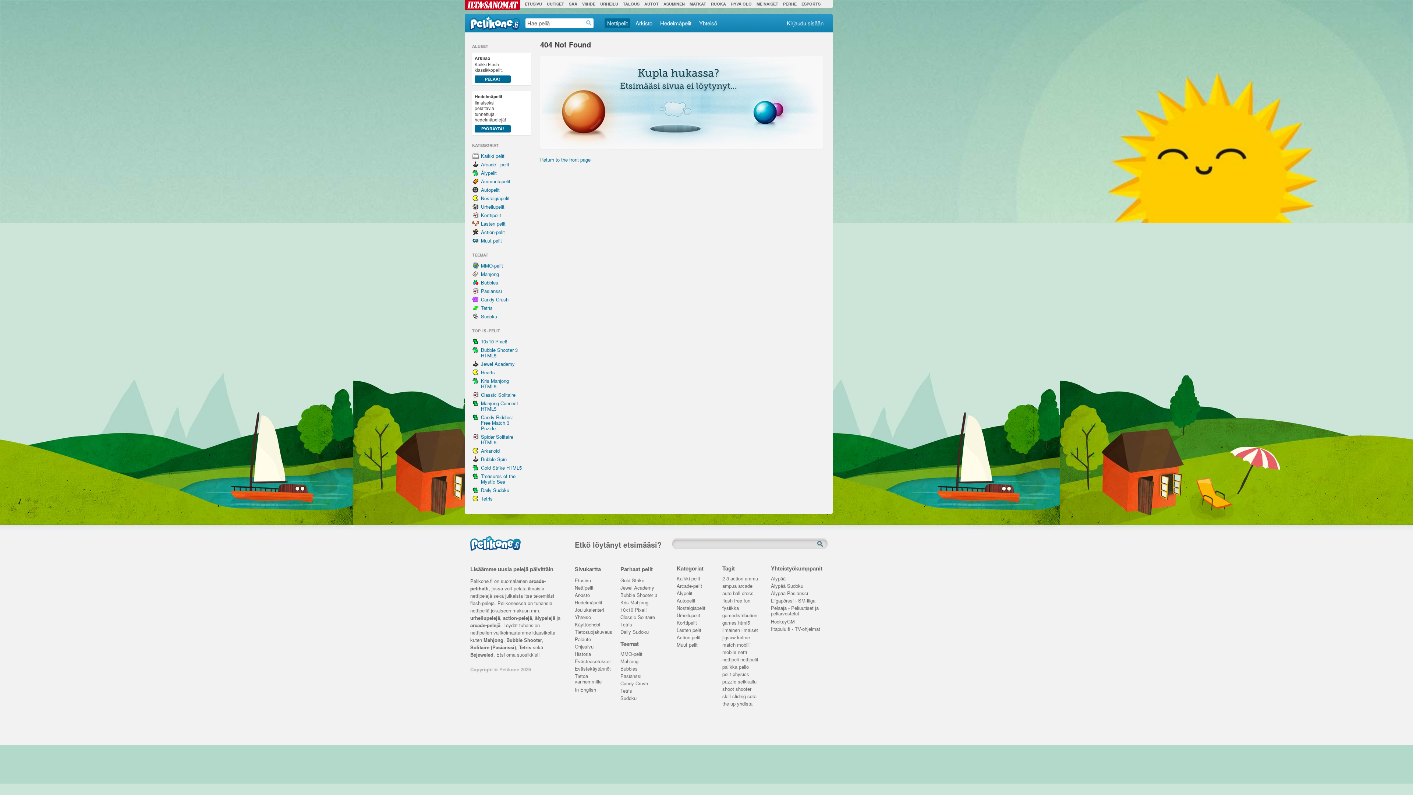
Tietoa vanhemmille (588, 677)
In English (585, 690)
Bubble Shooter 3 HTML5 (499, 352)
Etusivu (533, 4)
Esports (811, 4)
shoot (728, 689)
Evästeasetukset (592, 661)
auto (727, 593)
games (729, 623)
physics (741, 674)
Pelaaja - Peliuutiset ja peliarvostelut (795, 608)
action (736, 579)
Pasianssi (491, 290)
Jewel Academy (498, 363)
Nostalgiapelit (495, 198)
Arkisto (643, 23)
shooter (743, 689)
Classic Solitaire (498, 394)
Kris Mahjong (634, 603)
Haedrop (589, 23)
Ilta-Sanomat (492, 5)
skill (726, 696)
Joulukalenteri (589, 610)
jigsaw (729, 638)
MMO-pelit (492, 265)
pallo (744, 667)
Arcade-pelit (689, 586)
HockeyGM (783, 622)
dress (748, 593)
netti (742, 652)
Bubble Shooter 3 (638, 595)
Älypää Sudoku (787, 586)
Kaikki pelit (492, 155)
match (729, 645)
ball (736, 593)
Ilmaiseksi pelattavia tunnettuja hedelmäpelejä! (490, 112)
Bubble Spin (494, 459)
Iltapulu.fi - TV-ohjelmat (795, 629)
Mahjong (490, 274)
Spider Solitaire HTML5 (497, 439)
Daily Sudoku (495, 490)
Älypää (778, 579)
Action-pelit (493, 232)
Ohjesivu (584, 647)
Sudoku (489, 316)
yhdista (744, 704)
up (733, 704)
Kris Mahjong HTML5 (495, 383)
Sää (573, 4)
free (738, 601)
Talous (631, 4)
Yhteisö (708, 23)
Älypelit (489, 172)
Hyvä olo (741, 4)
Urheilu (609, 4)
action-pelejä (517, 617)
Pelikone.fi (495, 22)
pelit (726, 674)
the (725, 704)
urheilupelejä (485, 617)
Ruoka (718, 4)
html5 (744, 623)
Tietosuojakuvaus (592, 632)
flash (727, 601)
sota (752, 696)
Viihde (588, 4)
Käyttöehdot (588, 625)
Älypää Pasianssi (789, 593)
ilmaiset (749, 630)
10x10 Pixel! (494, 341)
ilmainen (731, 630)
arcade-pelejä (485, 625)
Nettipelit (617, 23)
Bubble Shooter (524, 639)
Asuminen (674, 4)
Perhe (790, 4)
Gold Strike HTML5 (501, 467)
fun (747, 601)
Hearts (488, 372)
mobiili (744, 645)
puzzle (729, 682)
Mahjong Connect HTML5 (499, 406)
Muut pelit (491, 240)
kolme (743, 638)
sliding (739, 696)
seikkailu (747, 682)
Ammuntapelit (495, 181)
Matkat (698, 4)
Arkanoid (490, 450)
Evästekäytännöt (592, 669)
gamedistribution (739, 615)
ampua (729, 586)
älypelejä (545, 617)
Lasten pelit (493, 223)
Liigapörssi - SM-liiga (793, 601)
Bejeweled (481, 654)
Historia (583, 654)
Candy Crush (495, 299)
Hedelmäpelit (675, 23)
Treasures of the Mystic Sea (498, 479)
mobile (729, 652)
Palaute (583, 639)
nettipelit (749, 660)
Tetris (487, 307)
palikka (729, 667)
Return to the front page (565, 159)
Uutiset (555, 4)
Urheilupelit (492, 206)
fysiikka (730, 608)
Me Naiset (767, 4)
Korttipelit (491, 215)
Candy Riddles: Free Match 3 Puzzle (497, 423)
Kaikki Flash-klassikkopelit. (489, 68)
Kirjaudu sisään (805, 23)
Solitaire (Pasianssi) (493, 647)
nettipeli (730, 660)
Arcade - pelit (495, 164)
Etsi (820, 544)
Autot (651, 4)
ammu (751, 579)
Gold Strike (632, 580)
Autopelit (490, 189)
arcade (745, 586)
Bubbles (489, 282)
